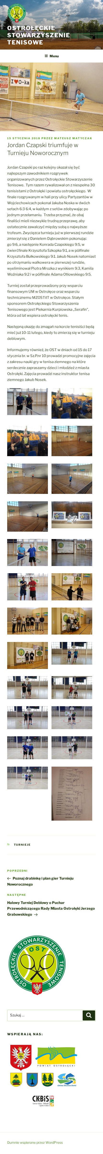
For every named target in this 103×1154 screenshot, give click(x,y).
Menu (54, 56)
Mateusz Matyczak (73, 138)
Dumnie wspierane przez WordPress (35, 1142)
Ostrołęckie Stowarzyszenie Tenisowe (38, 35)
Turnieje (22, 844)
